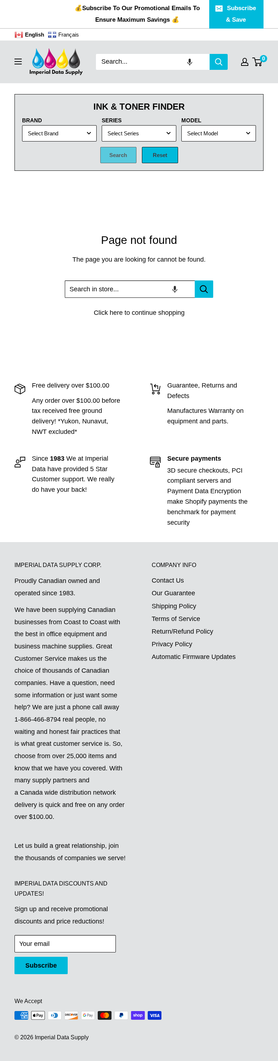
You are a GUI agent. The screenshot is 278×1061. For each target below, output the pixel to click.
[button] (190, 62)
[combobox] (153, 62)
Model (191, 120)
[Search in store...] (204, 289)
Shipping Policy (174, 606)
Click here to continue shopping (139, 312)
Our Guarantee (173, 593)
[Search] (219, 62)
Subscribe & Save (241, 14)
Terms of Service (176, 618)
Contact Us (168, 580)
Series (112, 120)
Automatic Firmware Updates (194, 656)
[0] (257, 62)
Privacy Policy (172, 644)
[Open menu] (18, 61)
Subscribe (41, 965)
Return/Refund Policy (182, 631)
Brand (32, 120)
